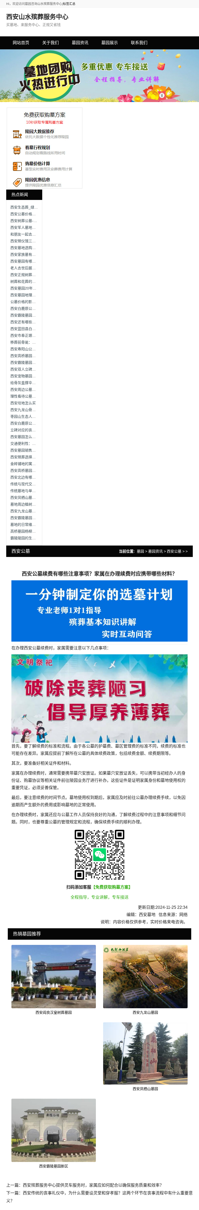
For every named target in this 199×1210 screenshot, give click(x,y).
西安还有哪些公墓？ (26, 322)
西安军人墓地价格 (24, 227)
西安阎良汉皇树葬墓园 (53, 1012)
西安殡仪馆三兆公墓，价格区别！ (37, 241)
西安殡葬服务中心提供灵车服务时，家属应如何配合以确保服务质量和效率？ (93, 1185)
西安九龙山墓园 (145, 1012)
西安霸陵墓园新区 (53, 1166)
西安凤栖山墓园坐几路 (28, 497)
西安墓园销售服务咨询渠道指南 (35, 450)
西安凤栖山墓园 (145, 1089)
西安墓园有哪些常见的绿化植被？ (37, 261)
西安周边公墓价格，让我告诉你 (35, 389)
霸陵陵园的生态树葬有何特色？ (35, 538)
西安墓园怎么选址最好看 (30, 437)
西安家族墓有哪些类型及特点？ (35, 254)
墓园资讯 (155, 551)
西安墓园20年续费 (25, 288)
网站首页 (21, 43)
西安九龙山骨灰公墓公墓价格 (34, 410)
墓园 (140, 551)
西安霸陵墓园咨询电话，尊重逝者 (37, 518)
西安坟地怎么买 (23, 403)
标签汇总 (69, 4)
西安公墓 (174, 551)
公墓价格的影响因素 (26, 302)
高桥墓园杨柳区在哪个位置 (32, 531)
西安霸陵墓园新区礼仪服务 (32, 362)
